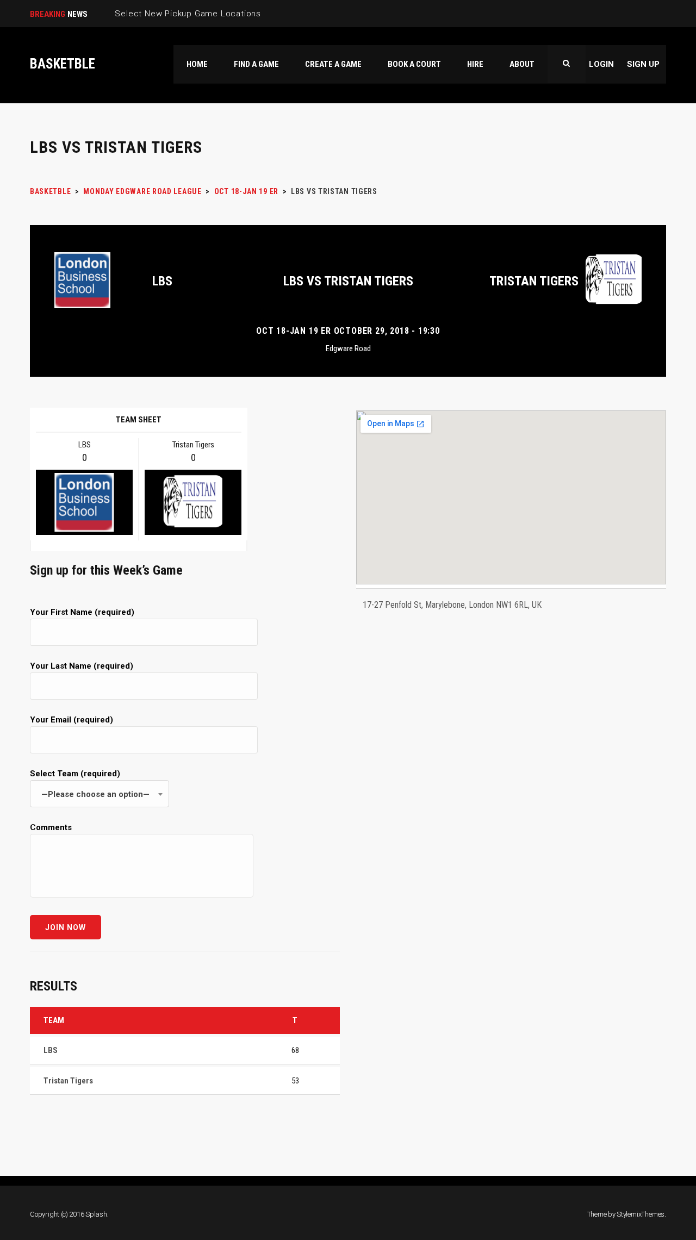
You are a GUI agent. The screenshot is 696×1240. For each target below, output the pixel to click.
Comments (51, 827)
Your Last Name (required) (81, 666)
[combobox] (99, 793)
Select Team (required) (90, 784)
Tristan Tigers (534, 281)
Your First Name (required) (82, 612)
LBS (162, 281)
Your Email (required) (71, 720)
